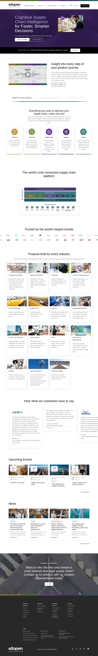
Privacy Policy (26, 631)
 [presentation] (2, 428)
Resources (40, 5)
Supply (24, 616)
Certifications (62, 631)
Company (63, 5)
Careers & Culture (70, 611)
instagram (80, 649)
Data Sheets (40, 611)
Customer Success (54, 611)
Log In (76, 5)
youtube (88, 649)
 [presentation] (95, 428)
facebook (72, 649)
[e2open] (15, 5)
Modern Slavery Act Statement (30, 637)
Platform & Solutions (29, 5)
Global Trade (26, 612)
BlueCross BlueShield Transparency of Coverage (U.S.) (47, 637)
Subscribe (70, 614)
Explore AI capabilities (22, 39)
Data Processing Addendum (30, 635)
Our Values (70, 608)
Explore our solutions (58, 84)
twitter (76, 649)
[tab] (22, 98)
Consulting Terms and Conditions (64, 634)
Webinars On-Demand (40, 609)
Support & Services (52, 5)
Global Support (56, 608)
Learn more (75, 50)
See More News (84, 543)
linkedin (84, 649)
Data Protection (45, 631)
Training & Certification (55, 616)
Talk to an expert (36, 39)
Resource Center (41, 606)
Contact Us (85, 5)
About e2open (71, 606)
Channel (25, 608)
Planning (25, 610)
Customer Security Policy (29, 640)
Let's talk (49, 584)
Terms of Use (44, 633)
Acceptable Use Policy (28, 633)
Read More (13, 537)
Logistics (25, 614)
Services (54, 613)
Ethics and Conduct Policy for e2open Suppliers (66, 637)
